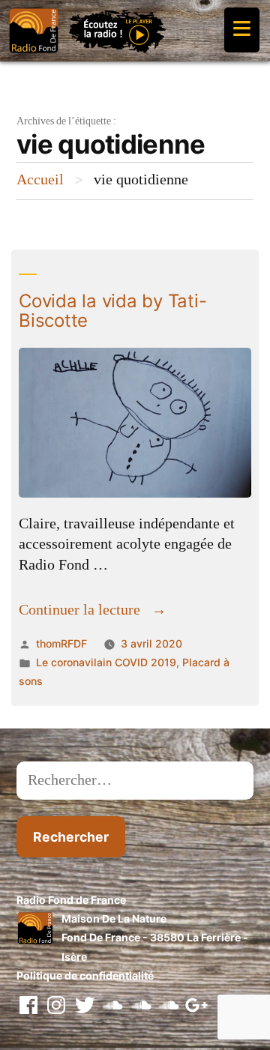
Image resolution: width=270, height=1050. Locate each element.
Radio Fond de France (71, 899)
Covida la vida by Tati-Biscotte (112, 310)
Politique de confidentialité (85, 975)
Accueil (40, 180)
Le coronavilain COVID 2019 (106, 662)
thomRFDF (61, 643)
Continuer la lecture (92, 610)
